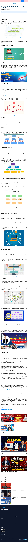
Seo (2, 407)
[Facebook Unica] (2, 534)
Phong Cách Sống (3, 477)
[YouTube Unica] (1, 534)
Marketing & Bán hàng (8, 477)
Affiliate (15, 523)
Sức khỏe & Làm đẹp (12, 479)
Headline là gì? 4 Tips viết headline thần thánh (9, 389)
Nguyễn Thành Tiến (3, 9)
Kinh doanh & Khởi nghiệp (14, 477)
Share (5, 409)
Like (2, 409)
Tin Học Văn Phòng (3, 479)
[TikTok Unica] (4, 534)
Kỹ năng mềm (7, 479)
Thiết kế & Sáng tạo (20, 477)
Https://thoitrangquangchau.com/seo (9, 95)
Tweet (7, 409)
